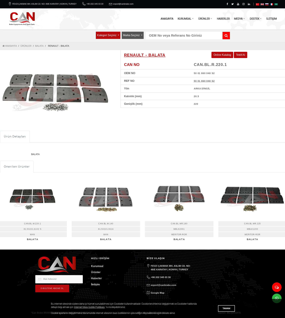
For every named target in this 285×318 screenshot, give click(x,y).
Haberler (96, 278)
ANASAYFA (167, 18)
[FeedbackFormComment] (277, 287)
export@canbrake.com (123, 4)
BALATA (39, 46)
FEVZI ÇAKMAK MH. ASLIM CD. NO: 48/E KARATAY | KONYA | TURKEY (44, 4)
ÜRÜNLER (204, 18)
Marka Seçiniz (131, 35)
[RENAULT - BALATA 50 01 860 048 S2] (106, 198)
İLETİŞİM (271, 18)
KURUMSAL (184, 18)
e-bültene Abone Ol (52, 288)
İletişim (95, 284)
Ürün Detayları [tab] (15, 136)
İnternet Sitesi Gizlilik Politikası (89, 307)
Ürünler (95, 272)
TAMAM (226, 308)
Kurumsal (97, 266)
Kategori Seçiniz (107, 35)
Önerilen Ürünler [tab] (17, 166)
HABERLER (223, 18)
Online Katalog (222, 54)
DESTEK (254, 18)
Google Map (157, 292)
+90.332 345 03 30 (94, 4)
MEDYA (238, 18)
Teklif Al (240, 54)
